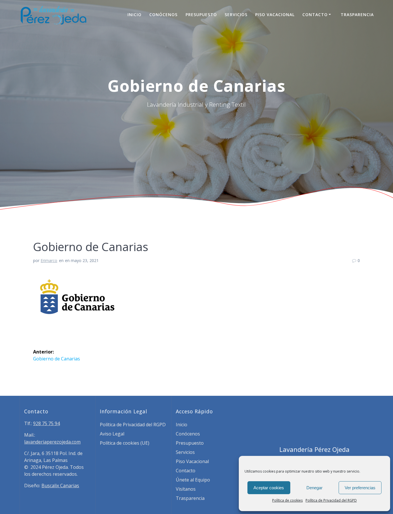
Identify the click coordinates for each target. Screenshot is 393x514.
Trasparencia (357, 14)
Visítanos (186, 489)
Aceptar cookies (268, 487)
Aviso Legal (112, 434)
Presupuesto (201, 14)
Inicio (134, 14)
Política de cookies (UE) (124, 443)
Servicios (236, 14)
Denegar (314, 487)
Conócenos (163, 14)
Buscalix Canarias (60, 485)
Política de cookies (287, 500)
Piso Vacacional (275, 14)
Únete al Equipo (193, 480)
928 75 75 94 (46, 423)
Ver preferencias (360, 487)
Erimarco (49, 260)
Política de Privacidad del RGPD (331, 500)
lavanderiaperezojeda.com (52, 442)
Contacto (315, 14)
